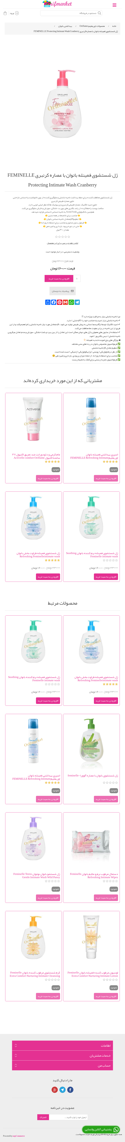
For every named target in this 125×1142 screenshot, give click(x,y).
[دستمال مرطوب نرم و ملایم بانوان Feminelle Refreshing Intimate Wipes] (91, 840)
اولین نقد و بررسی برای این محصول (62, 243)
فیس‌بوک (70, 1090)
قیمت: (71, 268)
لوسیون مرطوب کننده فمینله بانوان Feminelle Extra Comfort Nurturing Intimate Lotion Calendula (93, 974)
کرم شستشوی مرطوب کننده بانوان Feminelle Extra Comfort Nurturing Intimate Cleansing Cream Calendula (35, 974)
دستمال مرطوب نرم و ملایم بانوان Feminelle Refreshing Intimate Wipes (94, 875)
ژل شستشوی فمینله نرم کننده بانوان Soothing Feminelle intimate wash (92, 554)
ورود (12, 13)
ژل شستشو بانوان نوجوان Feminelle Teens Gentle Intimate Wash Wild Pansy (36, 875)
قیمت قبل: (68, 261)
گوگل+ (55, 1090)
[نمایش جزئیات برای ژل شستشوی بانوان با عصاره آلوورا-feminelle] (91, 742)
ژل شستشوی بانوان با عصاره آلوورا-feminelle (93, 776)
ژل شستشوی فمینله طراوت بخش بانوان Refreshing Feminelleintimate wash (38, 554)
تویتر (62, 1090)
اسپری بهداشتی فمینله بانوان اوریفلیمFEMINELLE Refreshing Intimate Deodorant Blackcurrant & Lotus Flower (94, 456)
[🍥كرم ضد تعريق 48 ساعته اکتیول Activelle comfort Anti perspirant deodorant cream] (33, 421)
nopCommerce (19, 1136)
